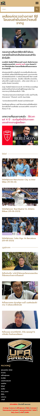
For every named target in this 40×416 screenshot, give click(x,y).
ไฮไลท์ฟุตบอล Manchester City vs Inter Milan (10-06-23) (18, 180)
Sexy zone (4, 391)
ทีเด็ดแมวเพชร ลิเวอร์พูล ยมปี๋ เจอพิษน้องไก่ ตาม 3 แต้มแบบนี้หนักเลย (19, 303)
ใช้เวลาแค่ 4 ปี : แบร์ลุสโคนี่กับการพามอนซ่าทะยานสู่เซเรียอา (18, 119)
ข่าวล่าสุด (6, 408)
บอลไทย (3, 383)
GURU (3, 389)
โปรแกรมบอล (7, 410)
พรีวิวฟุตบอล (5, 375)
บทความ (3, 397)
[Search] (36, 9)
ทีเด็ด (2, 394)
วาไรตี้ (3, 400)
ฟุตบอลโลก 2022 (6, 370)
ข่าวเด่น (3, 373)
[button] (37, 3)
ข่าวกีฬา (3, 378)
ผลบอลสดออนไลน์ (25, 410)
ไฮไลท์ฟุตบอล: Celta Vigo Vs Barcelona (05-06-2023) (19, 239)
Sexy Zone (15, 412)
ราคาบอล (34, 408)
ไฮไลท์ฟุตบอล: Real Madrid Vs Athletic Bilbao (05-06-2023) (18, 210)
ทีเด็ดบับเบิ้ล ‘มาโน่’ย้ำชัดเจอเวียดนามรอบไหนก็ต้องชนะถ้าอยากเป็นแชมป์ (20, 274)
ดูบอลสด (15, 410)
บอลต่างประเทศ (6, 381)
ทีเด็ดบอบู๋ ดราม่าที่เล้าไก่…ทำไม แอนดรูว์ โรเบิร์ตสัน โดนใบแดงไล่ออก (18, 333)
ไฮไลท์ (3, 386)
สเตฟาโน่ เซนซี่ (20, 64)
